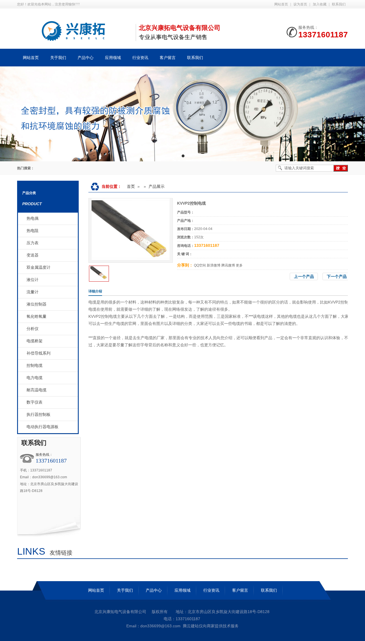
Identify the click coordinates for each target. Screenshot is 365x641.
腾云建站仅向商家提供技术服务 (211, 626)
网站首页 (281, 4)
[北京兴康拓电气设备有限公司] (74, 37)
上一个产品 (304, 276)
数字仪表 (34, 402)
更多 (239, 265)
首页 (131, 186)
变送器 (32, 255)
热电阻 (32, 231)
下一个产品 (337, 276)
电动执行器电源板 (42, 427)
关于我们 (125, 590)
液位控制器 (36, 304)
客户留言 (240, 590)
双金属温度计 (38, 267)
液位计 (32, 280)
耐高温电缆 (36, 390)
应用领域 (182, 590)
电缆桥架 (34, 341)
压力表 (32, 243)
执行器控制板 (38, 414)
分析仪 (32, 329)
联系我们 (339, 4)
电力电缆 (34, 378)
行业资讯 (211, 590)
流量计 (32, 292)
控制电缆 (34, 365)
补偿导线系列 (38, 353)
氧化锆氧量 (36, 316)
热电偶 (32, 218)
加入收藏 (320, 4)
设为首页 (300, 4)
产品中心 (154, 590)
